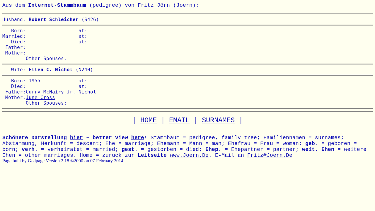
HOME (148, 120)
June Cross (40, 97)
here (137, 138)
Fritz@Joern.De (269, 155)
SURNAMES (218, 120)
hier (76, 138)
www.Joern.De (189, 155)
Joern (184, 5)
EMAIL (179, 120)
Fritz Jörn (154, 5)
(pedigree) (75, 5)
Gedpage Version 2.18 (48, 160)
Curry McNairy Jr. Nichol (61, 92)
